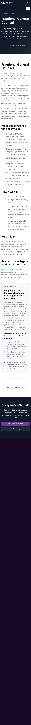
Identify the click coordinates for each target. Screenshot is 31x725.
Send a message (16, 429)
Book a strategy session (15, 423)
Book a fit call (6, 269)
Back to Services (8, 13)
